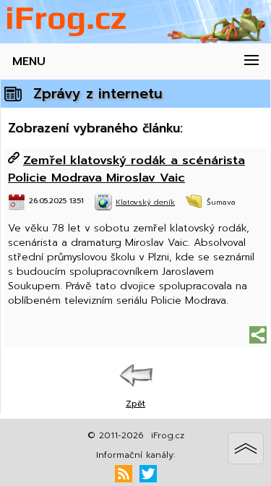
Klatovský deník (145, 202)
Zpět (135, 403)
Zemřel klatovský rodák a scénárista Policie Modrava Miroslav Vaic (126, 169)
